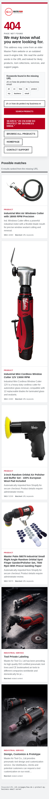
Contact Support (18, 150)
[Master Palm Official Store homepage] (14, 16)
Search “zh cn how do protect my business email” (21, 123)
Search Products (24, 111)
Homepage (13, 142)
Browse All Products (21, 134)
